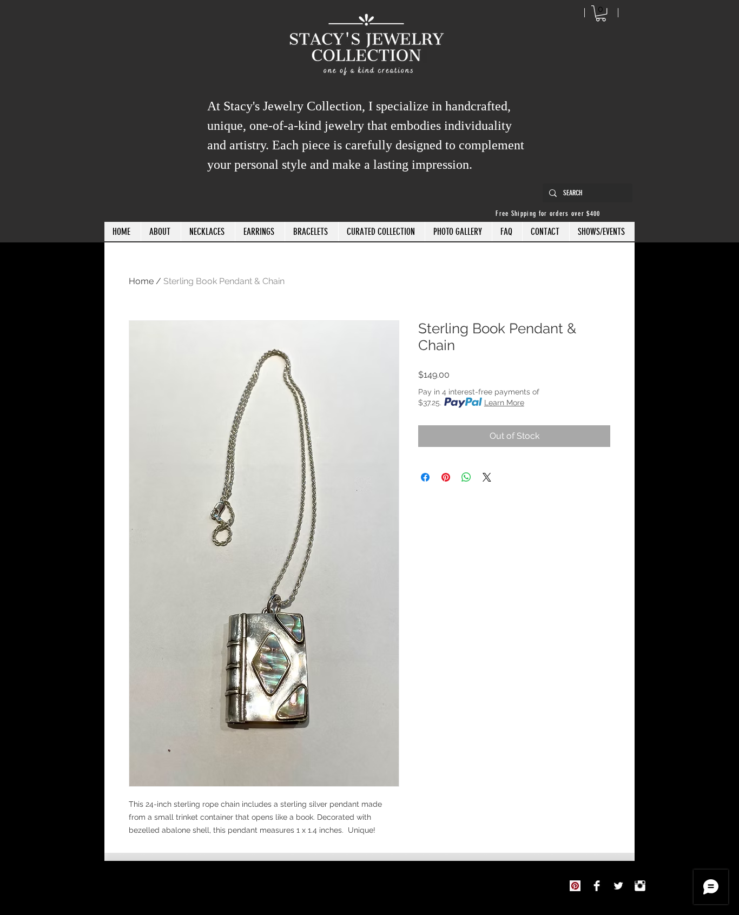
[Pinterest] (575, 885)
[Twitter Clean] (618, 885)
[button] (600, 13)
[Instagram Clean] (640, 885)
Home (141, 281)
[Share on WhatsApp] (466, 477)
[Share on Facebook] (425, 477)
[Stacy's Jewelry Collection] (596, 885)
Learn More (504, 402)
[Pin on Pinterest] (445, 477)
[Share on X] (486, 477)
